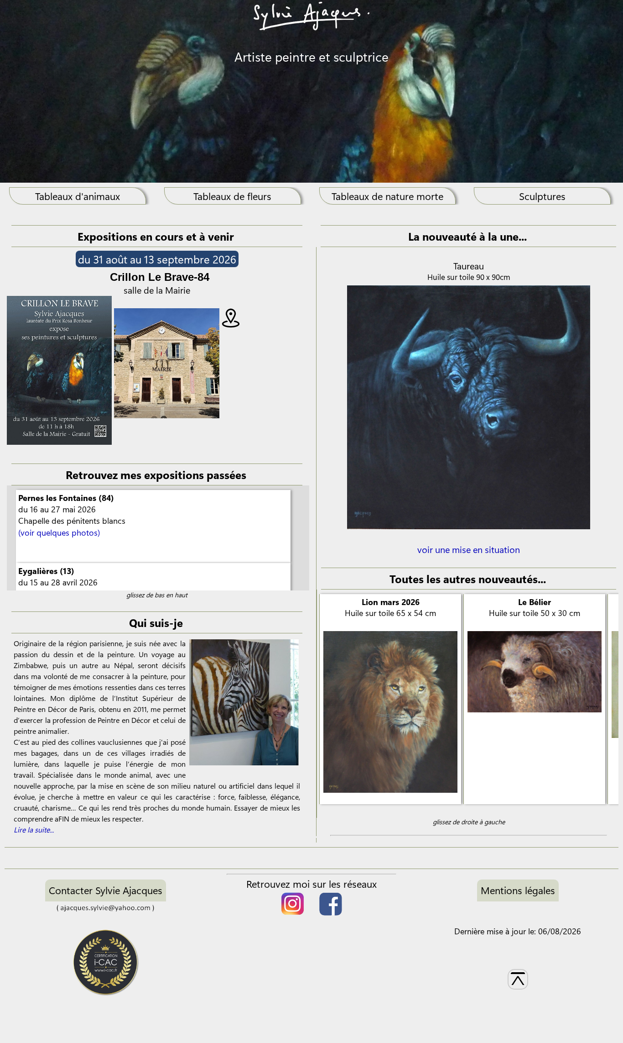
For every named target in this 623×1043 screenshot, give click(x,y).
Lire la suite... (34, 829)
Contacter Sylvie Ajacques (105, 890)
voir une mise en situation (468, 549)
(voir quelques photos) (59, 532)
